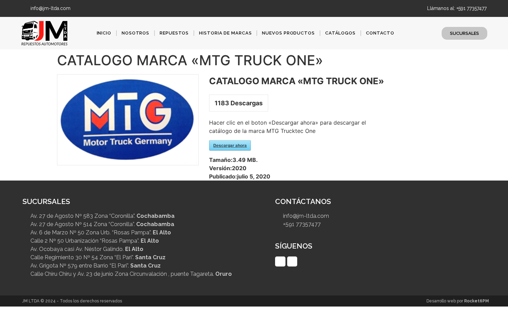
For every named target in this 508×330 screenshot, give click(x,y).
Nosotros (135, 33)
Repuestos (174, 33)
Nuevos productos (288, 33)
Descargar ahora (230, 145)
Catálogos (340, 33)
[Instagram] (402, 8)
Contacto (380, 33)
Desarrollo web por (457, 301)
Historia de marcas (225, 33)
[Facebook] (390, 8)
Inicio (104, 33)
